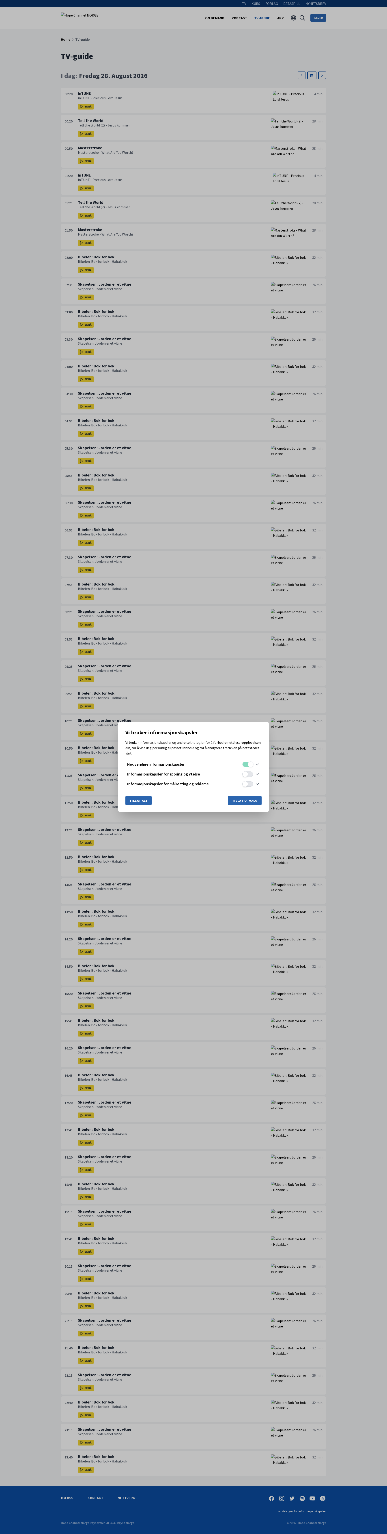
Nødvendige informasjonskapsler (156, 764)
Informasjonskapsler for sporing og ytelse (163, 774)
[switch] (247, 764)
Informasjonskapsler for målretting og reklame (168, 783)
